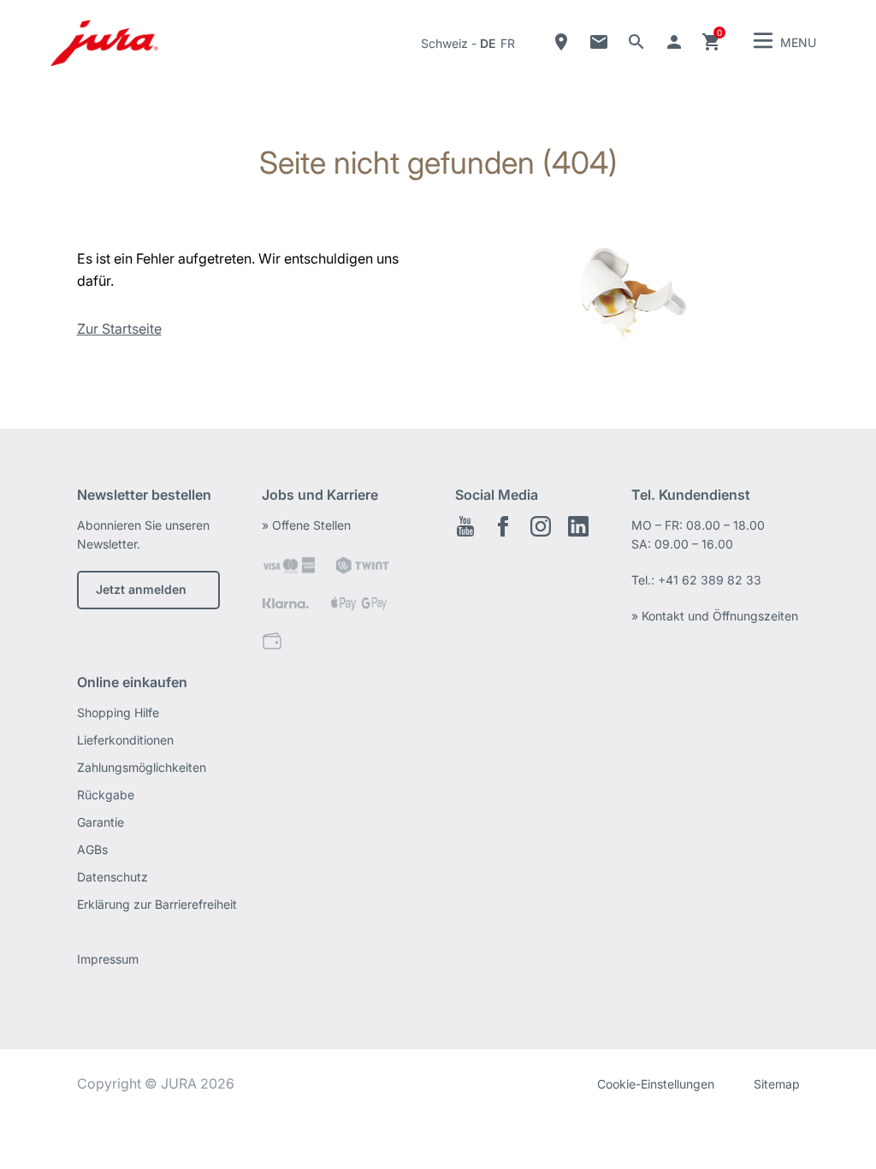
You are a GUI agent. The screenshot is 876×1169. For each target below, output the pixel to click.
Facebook (503, 526)
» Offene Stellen (306, 525)
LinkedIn (578, 526)
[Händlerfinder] (561, 42)
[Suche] (636, 42)
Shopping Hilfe (118, 712)
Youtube (465, 526)
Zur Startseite (119, 328)
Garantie (100, 822)
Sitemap (777, 1084)
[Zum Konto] (674, 42)
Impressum (108, 959)
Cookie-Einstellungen (655, 1084)
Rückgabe (105, 794)
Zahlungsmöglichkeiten (141, 767)
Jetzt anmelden (141, 589)
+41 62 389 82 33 (709, 580)
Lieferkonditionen (125, 740)
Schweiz (444, 43)
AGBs (92, 849)
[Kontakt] (599, 42)
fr (507, 43)
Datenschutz (112, 876)
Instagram (540, 526)
